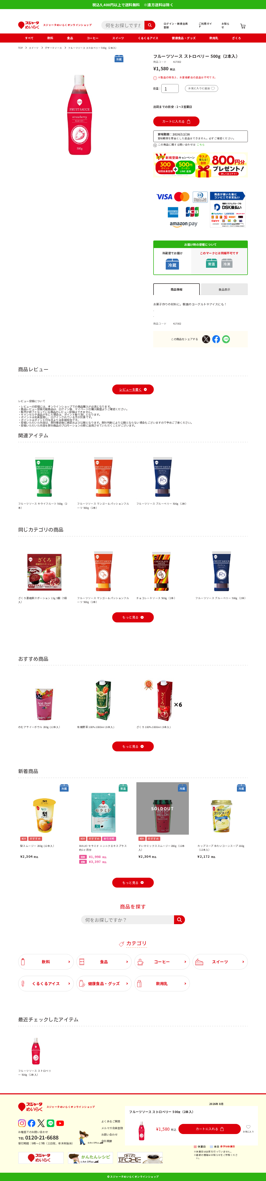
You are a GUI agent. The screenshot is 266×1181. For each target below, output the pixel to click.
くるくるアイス (148, 38)
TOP (20, 48)
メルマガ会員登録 (112, 1128)
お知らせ (226, 25)
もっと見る (130, 617)
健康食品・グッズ (184, 38)
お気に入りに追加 (199, 88)
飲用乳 (213, 38)
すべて (29, 38)
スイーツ (118, 38)
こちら (201, 144)
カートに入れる (173, 121)
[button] (22, 106)
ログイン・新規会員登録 (176, 25)
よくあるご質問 (110, 1121)
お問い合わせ (109, 1134)
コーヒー (93, 38)
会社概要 (106, 1141)
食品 (70, 38)
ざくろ (236, 38)
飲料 (50, 38)
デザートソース (53, 48)
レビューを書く (130, 389)
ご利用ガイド (205, 25)
